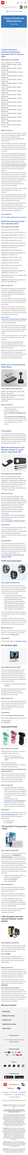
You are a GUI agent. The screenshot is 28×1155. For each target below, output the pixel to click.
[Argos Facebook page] (9, 1066)
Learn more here (14, 1041)
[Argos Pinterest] (18, 1066)
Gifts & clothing (6, 44)
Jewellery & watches (5, 39)
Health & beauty (19, 39)
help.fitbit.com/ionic (21, 641)
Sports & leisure (19, 44)
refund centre (15, 634)
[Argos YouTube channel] (5, 1066)
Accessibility (5, 1092)
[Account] (18, 3)
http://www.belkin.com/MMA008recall (15, 412)
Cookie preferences (19, 1094)
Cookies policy (8, 1094)
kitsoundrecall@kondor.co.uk (9, 814)
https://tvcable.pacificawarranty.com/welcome (14, 165)
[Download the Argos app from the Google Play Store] (19, 1077)
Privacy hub (14, 1092)
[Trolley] (25, 3)
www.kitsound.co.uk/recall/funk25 (13, 800)
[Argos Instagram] (23, 1066)
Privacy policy (22, 1092)
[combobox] (10, 7)
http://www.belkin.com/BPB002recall (14, 416)
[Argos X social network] (14, 1066)
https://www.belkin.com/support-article (12, 555)
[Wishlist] (21, 3)
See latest (5, 30)
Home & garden (19, 30)
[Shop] (6, 3)
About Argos (6, 1028)
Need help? (6, 1011)
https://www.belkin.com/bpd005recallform (13, 521)
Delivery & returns (8, 1016)
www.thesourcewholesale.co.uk (15, 715)
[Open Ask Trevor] (25, 7)
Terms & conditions (14, 1097)
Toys (3, 35)
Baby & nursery (19, 35)
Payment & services (9, 1024)
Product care (6, 1020)
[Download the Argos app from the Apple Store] (8, 1077)
